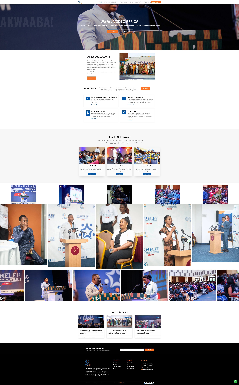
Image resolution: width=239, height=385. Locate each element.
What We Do (114, 2)
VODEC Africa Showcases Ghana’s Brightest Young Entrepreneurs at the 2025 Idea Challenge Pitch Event (118, 332)
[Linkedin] (153, 383)
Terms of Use (130, 367)
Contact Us (147, 2)
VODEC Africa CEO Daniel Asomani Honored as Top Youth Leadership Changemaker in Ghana (146, 332)
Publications (137, 2)
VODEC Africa (122, 383)
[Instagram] (151, 383)
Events (131, 2)
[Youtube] (149, 383)
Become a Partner (119, 165)
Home (100, 2)
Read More (93, 104)
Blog (128, 365)
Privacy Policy (130, 368)
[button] (137, 66)
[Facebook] (145, 383)
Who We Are (106, 2)
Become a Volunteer (147, 165)
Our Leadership (123, 2)
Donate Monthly (92, 165)
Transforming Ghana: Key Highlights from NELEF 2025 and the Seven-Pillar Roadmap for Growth (91, 332)
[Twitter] (147, 383)
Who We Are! (116, 363)
